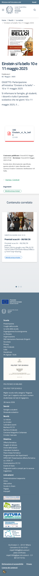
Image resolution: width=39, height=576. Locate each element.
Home (4, 20)
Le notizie (19, 20)
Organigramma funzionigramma (15, 331)
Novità (11, 20)
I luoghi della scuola (10, 326)
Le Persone (7, 334)
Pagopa (6, 488)
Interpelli (6, 491)
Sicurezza (7, 341)
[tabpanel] (19, 247)
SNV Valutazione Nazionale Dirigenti (16, 339)
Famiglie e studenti (10, 409)
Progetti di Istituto (10, 445)
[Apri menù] (3, 10)
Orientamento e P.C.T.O (11, 463)
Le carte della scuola (10, 329)
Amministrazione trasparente (14, 478)
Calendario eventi (9, 424)
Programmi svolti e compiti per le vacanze (18, 468)
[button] (19, 370)
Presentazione (8, 323)
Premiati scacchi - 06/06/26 (17, 239)
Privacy (6, 344)
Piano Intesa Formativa (11, 452)
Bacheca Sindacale (10, 430)
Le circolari (7, 422)
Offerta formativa (9, 442)
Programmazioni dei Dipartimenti (15, 455)
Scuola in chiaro (9, 486)
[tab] (16, 286)
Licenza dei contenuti (10, 567)
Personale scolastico (10, 412)
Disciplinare (7, 352)
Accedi (34, 2)
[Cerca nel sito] (34, 9)
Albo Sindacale (8, 347)
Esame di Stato (9, 465)
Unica (5, 481)
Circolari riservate (10, 435)
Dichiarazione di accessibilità (12, 564)
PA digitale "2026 (9, 354)
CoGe (5, 349)
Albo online (7, 483)
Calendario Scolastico (11, 450)
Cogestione (7, 471)
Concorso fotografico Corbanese (15, 432)
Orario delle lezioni (10, 447)
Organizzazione (9, 336)
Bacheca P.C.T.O (9, 427)
